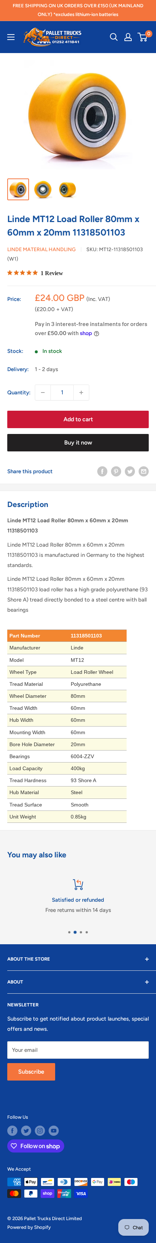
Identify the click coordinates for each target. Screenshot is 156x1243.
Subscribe (31, 1071)
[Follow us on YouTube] (54, 1131)
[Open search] (114, 37)
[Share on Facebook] (102, 471)
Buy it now (78, 442)
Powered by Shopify (29, 1227)
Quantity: (18, 392)
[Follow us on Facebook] (12, 1131)
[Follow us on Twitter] (26, 1131)
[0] (142, 37)
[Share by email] (144, 471)
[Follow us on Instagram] (40, 1131)
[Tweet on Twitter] (130, 471)
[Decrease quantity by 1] (42, 392)
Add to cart (78, 419)
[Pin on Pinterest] (116, 471)
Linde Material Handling (41, 249)
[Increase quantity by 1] (81, 392)
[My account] (128, 37)
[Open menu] (11, 37)
